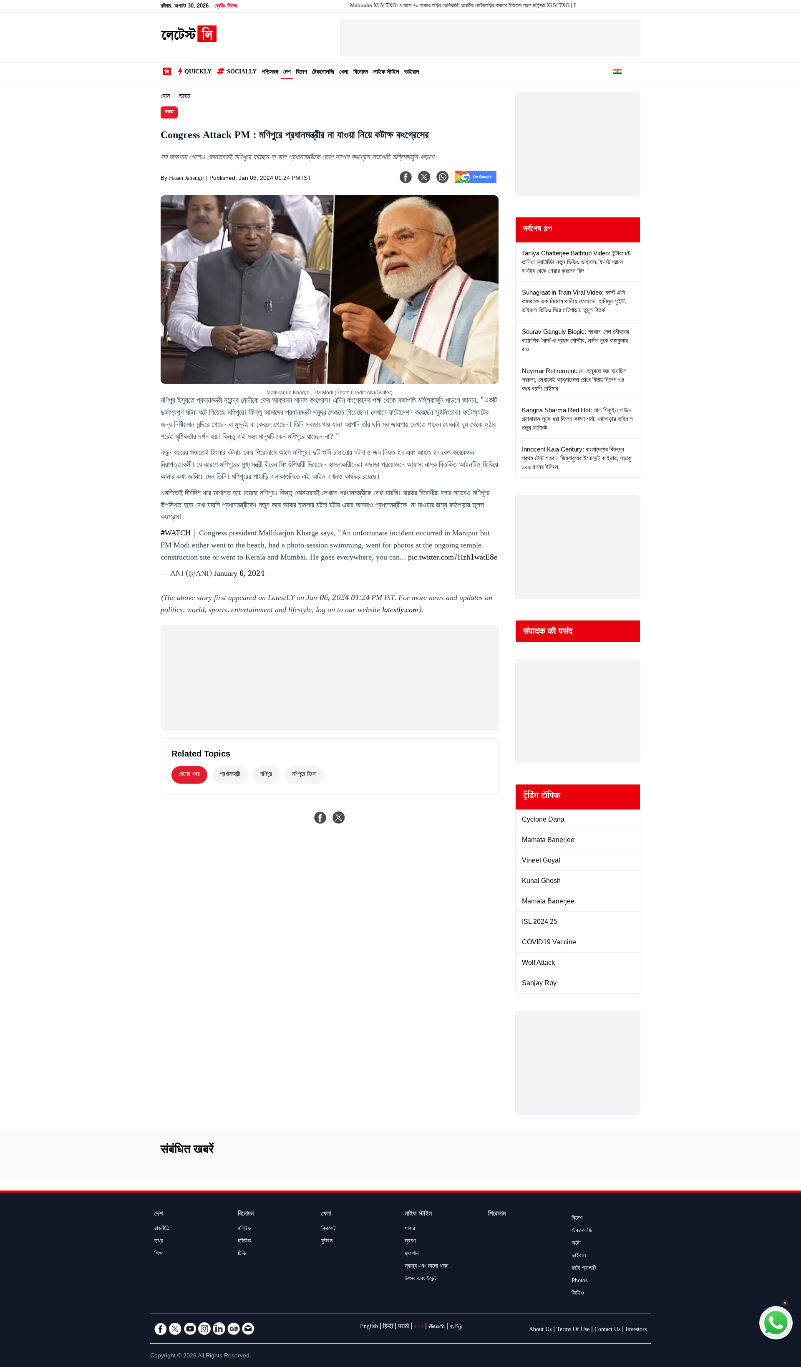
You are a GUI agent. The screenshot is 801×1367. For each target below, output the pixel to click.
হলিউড (244, 1241)
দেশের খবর (189, 774)
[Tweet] (338, 817)
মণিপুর (266, 774)
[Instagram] (204, 1328)
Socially (242, 72)
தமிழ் (456, 1327)
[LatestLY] (189, 40)
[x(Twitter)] (424, 177)
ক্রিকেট (328, 1229)
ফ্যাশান (411, 1254)
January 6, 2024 (239, 574)
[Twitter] (175, 1328)
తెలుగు (436, 1327)
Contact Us (607, 1330)
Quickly (198, 72)
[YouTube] (190, 1328)
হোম (165, 97)
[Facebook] (406, 177)
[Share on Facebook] (320, 817)
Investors (636, 1330)
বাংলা (418, 1327)
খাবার (410, 1229)
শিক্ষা (159, 1254)
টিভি (242, 1254)
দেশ (287, 73)
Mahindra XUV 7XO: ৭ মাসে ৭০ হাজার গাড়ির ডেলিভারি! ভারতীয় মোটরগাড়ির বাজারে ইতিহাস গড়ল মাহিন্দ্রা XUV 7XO (425, 6)
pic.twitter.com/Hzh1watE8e (452, 558)
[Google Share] (475, 182)
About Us (540, 1330)
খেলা (343, 73)
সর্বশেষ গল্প (537, 230)
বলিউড (244, 1229)
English (369, 1327)
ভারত (184, 97)
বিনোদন (360, 73)
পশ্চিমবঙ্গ (270, 73)
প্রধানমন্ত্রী (230, 774)
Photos (579, 1281)
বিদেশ (301, 73)
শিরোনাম (497, 1214)
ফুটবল (326, 1241)
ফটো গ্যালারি (584, 1269)
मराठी (403, 1327)
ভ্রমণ (410, 1241)
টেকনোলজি (323, 73)
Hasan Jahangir (186, 179)
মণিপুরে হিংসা (304, 774)
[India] (617, 73)
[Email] (248, 1328)
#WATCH (176, 534)
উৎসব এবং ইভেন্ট (421, 1279)
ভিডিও (578, 1294)
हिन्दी (388, 1327)
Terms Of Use (573, 1330)
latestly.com (400, 611)
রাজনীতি (162, 1229)
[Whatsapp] (442, 177)
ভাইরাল (411, 73)
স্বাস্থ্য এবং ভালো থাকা (426, 1266)
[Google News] (233, 1328)
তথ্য (158, 1241)
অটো (576, 1243)
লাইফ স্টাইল (386, 73)
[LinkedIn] (219, 1328)
